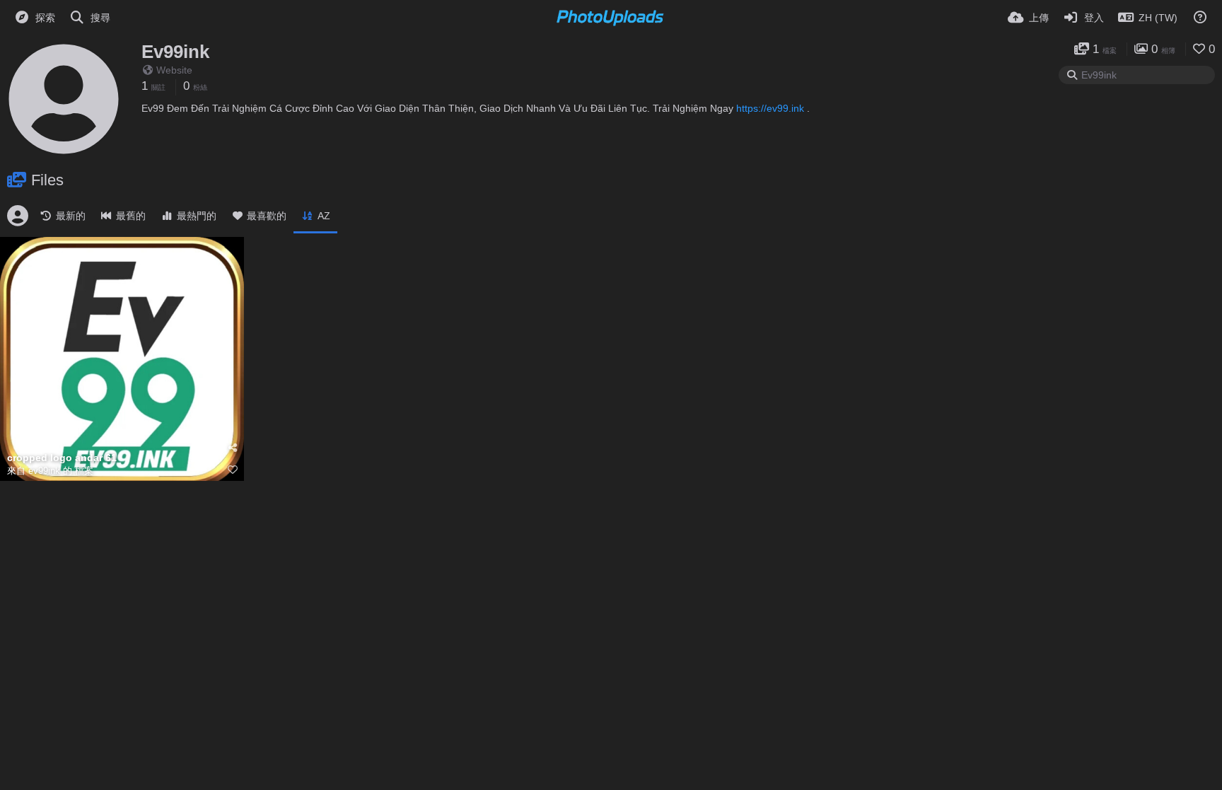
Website (174, 70)
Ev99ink (175, 51)
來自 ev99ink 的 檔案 (50, 470)
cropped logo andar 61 (62, 458)
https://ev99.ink (770, 108)
